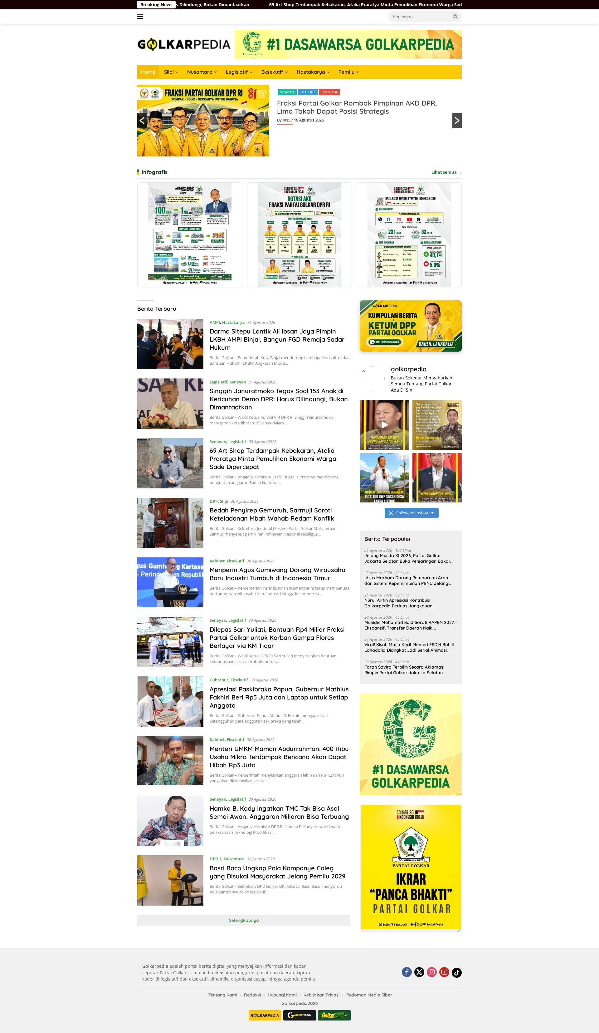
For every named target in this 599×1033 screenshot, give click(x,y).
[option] (299, 120)
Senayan (238, 382)
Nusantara (199, 72)
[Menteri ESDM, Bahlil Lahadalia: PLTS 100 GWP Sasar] (384, 477)
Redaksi (252, 995)
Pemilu (346, 72)
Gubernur (219, 680)
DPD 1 (216, 859)
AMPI (215, 322)
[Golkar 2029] (334, 1015)
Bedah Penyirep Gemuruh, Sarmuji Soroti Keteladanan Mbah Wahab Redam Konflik (272, 514)
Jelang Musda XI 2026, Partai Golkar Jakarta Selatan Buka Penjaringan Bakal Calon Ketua (407, 558)
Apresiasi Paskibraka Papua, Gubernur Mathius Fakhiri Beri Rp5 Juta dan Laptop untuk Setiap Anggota (279, 697)
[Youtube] (444, 972)
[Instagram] (432, 972)
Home (148, 72)
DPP (283, 92)
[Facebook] (407, 972)
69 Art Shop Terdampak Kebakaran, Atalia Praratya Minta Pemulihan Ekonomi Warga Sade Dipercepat (255, 4)
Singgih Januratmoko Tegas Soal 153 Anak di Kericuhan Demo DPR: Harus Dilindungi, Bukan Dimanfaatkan (279, 399)
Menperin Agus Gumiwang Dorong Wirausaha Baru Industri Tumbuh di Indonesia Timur (277, 574)
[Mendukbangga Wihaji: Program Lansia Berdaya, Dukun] (437, 477)
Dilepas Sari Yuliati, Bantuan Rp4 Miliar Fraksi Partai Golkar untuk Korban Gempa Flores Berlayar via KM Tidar (277, 637)
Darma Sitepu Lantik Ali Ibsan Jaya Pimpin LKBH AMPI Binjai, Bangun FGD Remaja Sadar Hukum (277, 339)
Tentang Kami (222, 995)
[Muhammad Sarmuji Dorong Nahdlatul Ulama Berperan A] (384, 425)
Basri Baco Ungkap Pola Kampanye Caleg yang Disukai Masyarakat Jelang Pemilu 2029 (277, 872)
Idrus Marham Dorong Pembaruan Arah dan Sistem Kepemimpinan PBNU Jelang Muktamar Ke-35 (406, 580)
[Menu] (141, 16)
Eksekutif (272, 72)
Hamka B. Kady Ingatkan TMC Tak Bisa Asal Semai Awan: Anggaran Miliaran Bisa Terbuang (279, 812)
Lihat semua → (446, 172)
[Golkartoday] (299, 1015)
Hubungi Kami (282, 995)
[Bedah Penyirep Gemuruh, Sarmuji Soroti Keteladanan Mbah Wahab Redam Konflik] (170, 523)
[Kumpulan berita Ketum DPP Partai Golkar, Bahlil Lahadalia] (411, 325)
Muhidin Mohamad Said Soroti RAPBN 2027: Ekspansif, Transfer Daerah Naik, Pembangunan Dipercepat (409, 625)
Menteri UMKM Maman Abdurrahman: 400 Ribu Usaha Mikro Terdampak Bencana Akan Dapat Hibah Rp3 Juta (279, 757)
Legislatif (237, 72)
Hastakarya (311, 72)
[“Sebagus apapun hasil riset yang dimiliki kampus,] (437, 425)
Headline (299, 92)
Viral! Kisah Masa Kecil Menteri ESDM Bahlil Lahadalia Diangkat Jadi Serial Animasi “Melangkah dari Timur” (409, 647)
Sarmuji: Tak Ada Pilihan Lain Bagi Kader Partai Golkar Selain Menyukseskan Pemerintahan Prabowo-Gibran (354, 111)
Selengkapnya (244, 920)
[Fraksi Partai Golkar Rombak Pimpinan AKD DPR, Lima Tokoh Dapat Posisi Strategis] (299, 234)
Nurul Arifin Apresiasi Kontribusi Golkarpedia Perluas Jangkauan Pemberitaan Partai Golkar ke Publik (402, 603)
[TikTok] (457, 973)
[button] (455, 16)
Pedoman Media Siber (369, 995)
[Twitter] (419, 972)
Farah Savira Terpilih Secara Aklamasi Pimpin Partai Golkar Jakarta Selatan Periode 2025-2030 (404, 669)
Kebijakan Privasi (321, 995)
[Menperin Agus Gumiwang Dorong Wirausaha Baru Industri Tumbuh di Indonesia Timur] (170, 582)
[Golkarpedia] (184, 44)
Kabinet (217, 561)
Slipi (169, 72)
